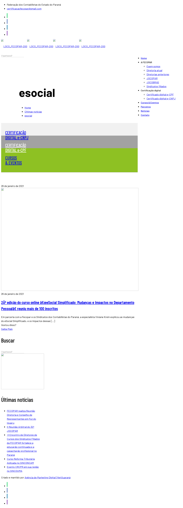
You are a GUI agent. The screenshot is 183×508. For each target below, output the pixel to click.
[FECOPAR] (53, 46)
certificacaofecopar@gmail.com (24, 8)
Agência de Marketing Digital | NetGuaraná (47, 477)
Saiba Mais (7, 329)
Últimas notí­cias (33, 111)
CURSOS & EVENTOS (13, 160)
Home (28, 107)
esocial (28, 115)
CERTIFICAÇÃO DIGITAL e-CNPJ (16, 135)
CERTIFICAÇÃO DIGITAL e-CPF (15, 147)
